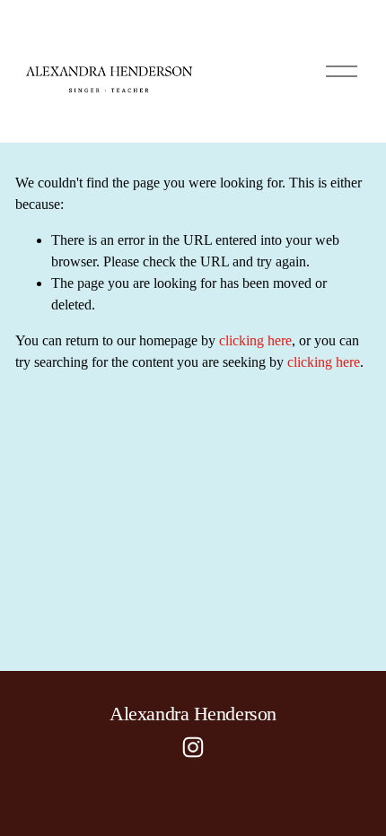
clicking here (255, 340)
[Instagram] (193, 747)
